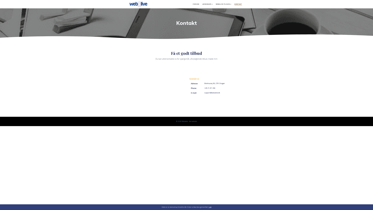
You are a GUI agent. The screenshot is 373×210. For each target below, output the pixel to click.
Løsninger (206, 4)
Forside (196, 4)
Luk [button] (210, 207)
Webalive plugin (223, 4)
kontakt (238, 4)
